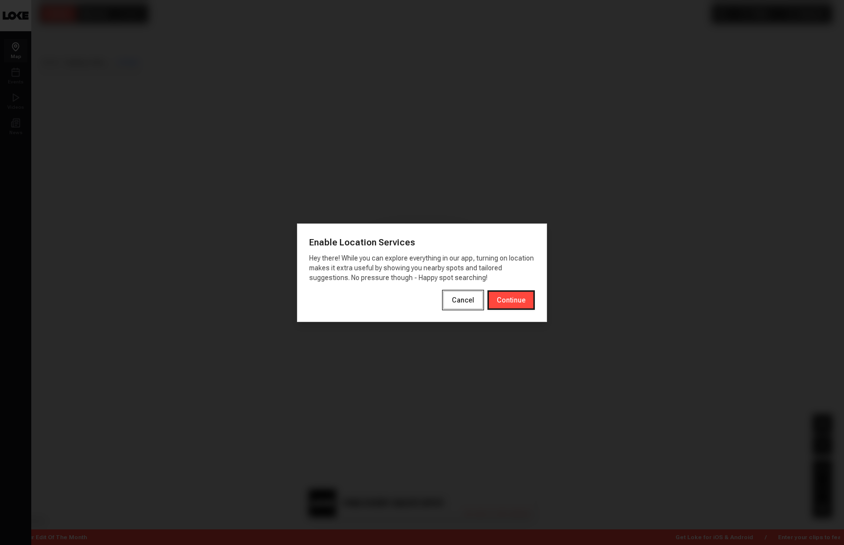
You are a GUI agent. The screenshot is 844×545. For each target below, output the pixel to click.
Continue (511, 300)
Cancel (463, 300)
